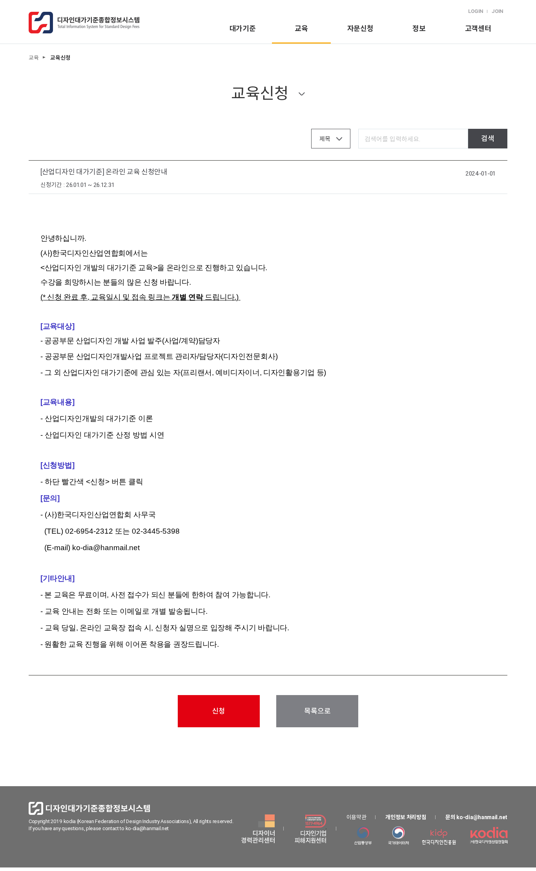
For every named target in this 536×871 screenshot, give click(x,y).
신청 (218, 710)
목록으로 (317, 710)
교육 (301, 28)
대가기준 (243, 28)
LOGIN (476, 11)
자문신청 (360, 28)
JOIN (497, 11)
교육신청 (260, 93)
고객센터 (478, 28)
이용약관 (356, 817)
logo (84, 22)
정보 (418, 28)
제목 (324, 139)
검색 (487, 138)
